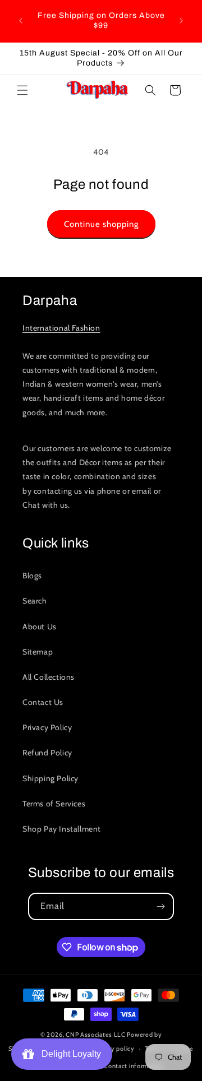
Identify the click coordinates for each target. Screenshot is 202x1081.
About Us (39, 626)
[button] (22, 90)
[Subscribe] (160, 906)
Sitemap (37, 652)
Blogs (32, 575)
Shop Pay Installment (61, 829)
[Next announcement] (181, 20)
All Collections (48, 677)
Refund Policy (47, 753)
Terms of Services (53, 804)
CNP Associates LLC (96, 1034)
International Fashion (61, 328)
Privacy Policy (47, 727)
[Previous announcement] (20, 20)
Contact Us (42, 702)
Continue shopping (101, 224)
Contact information (133, 1066)
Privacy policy (114, 1048)
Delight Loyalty (69, 1054)
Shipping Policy (50, 778)
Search (34, 601)
